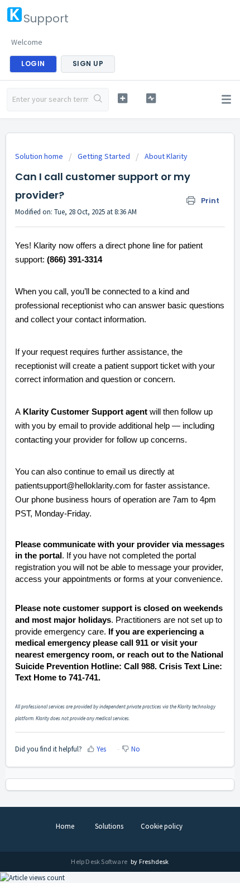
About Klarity (166, 156)
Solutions (109, 826)
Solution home (40, 156)
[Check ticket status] (151, 98)
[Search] (98, 99)
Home (65, 826)
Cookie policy (162, 826)
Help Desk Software (99, 861)
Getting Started (104, 156)
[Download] (99, 440)
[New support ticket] (122, 98)
